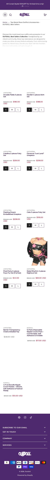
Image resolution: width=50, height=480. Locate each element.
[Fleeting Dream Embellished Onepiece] (13, 193)
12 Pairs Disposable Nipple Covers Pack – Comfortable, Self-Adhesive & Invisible (35, 333)
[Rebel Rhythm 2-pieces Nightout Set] (36, 251)
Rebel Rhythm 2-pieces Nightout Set (36, 272)
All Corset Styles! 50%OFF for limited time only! (25, 5)
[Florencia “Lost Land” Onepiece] (36, 134)
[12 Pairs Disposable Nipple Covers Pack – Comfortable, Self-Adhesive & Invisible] (36, 310)
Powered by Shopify (25, 475)
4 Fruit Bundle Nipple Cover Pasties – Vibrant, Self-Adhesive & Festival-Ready (13, 388)
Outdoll (28, 471)
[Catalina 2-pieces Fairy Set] (13, 134)
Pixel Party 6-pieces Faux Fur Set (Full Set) (12, 272)
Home (5, 22)
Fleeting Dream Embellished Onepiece (12, 213)
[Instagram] (25, 417)
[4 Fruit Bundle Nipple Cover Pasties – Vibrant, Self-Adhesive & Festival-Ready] (13, 365)
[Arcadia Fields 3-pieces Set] (13, 75)
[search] (10, 14)
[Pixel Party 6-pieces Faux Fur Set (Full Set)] (13, 251)
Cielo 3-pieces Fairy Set (36, 212)
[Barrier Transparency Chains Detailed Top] (13, 310)
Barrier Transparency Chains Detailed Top (11, 331)
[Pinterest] (19, 417)
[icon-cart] (44, 14)
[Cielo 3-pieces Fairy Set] (36, 193)
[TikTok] (31, 417)
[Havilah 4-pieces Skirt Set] (36, 75)
